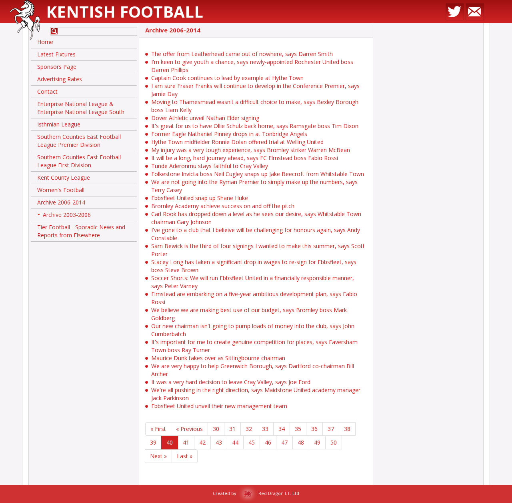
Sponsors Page (56, 66)
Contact (47, 91)
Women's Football (60, 190)
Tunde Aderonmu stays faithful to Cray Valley (209, 166)
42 (202, 442)
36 (314, 429)
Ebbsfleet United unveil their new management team (219, 406)
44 (235, 442)
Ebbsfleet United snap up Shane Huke (199, 198)
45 (251, 442)
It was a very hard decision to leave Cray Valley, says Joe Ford (230, 382)
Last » (184, 456)
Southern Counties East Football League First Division (79, 161)
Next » (158, 456)
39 (153, 442)
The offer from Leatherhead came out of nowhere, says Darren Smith (242, 54)
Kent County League (63, 177)
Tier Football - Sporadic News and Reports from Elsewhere (81, 231)
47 (284, 442)
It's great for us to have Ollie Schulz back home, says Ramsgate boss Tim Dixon (254, 126)
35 (298, 429)
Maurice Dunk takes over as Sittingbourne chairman (218, 358)
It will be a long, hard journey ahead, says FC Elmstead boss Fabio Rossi (244, 158)
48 (301, 442)
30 (216, 429)
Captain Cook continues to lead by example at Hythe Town (227, 78)
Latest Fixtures (56, 54)
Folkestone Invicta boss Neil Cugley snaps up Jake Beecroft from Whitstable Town (257, 174)
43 (219, 442)
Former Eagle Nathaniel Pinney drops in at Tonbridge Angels (229, 134)
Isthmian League (58, 124)
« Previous (189, 429)
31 (232, 429)
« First (158, 429)
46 (268, 442)
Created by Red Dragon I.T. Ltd (256, 493)
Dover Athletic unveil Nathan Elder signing (205, 118)
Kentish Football (124, 11)
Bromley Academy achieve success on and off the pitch (222, 206)
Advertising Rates (59, 79)
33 (265, 429)
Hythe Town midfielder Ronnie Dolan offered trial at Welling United (237, 142)
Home (45, 42)
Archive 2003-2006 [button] (65, 216)
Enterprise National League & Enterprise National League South (80, 108)
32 (249, 429)
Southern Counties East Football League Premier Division (79, 140)
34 (281, 429)
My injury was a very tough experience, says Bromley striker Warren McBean (250, 150)
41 (186, 442)
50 (333, 442)
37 (331, 429)
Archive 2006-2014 (61, 202)
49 (317, 442)
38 (347, 429)
